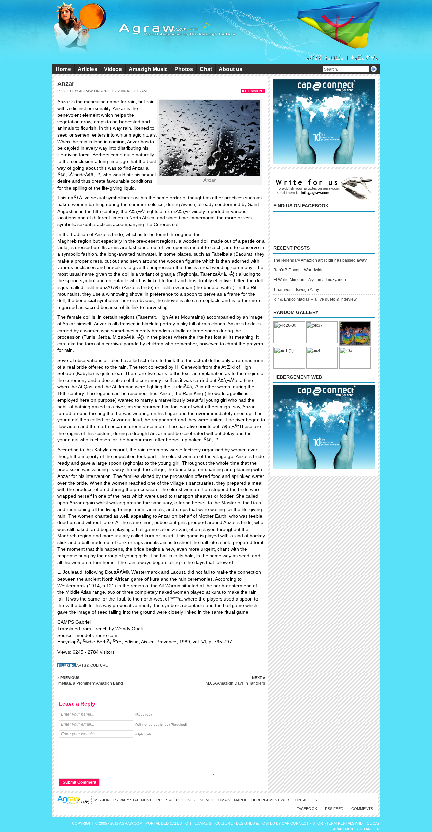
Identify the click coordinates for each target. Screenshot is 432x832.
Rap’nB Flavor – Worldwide (298, 270)
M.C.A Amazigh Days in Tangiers (235, 681)
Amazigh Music (148, 69)
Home (63, 69)
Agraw (86, 91)
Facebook (307, 809)
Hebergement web (270, 800)
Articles (87, 69)
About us (230, 69)
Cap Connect (296, 823)
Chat (206, 69)
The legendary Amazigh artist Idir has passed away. (320, 260)
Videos (113, 69)
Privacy (133, 800)
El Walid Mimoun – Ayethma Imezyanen (309, 279)
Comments (362, 809)
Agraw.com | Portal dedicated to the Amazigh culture (176, 823)
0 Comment (253, 91)
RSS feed (334, 809)
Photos (183, 69)
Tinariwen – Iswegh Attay (296, 289)
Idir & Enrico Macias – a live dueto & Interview (315, 299)
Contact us (305, 800)
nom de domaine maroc (224, 800)
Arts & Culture (92, 665)
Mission (102, 800)
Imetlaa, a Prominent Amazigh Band (90, 681)
